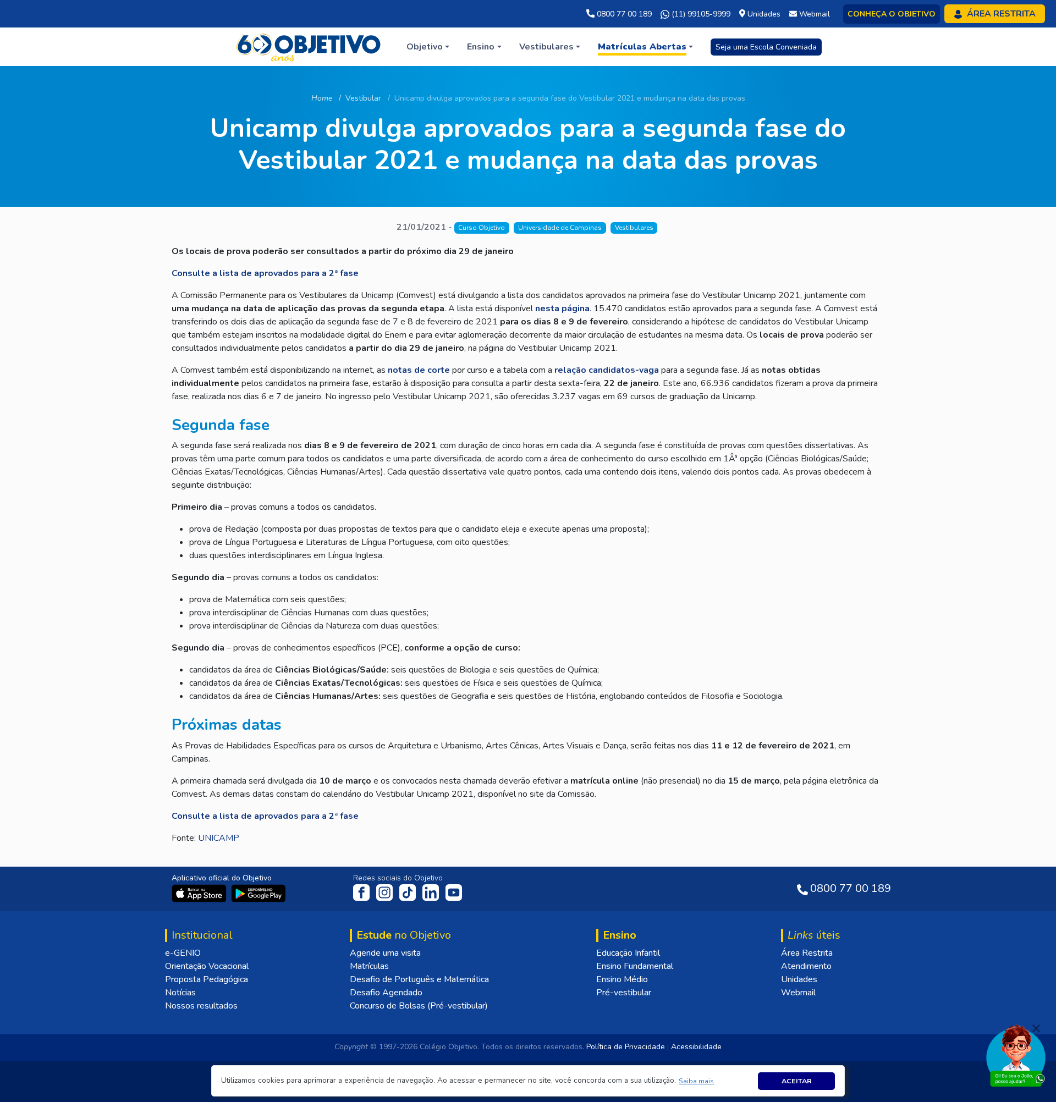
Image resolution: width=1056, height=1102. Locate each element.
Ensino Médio (622, 979)
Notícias (180, 993)
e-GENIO (183, 953)
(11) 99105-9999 (699, 14)
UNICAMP (218, 838)
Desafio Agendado (386, 993)
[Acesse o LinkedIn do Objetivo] (431, 892)
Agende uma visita (385, 953)
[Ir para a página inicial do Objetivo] (309, 46)
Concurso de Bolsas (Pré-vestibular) (419, 1006)
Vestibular (363, 98)
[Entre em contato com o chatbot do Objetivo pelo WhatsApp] (1016, 1055)
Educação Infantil (628, 953)
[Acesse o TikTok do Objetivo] (408, 892)
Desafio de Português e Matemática (419, 979)
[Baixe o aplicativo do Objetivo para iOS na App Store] (200, 892)
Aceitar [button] (797, 1081)
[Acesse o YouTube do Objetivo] (453, 892)
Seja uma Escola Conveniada (766, 47)
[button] (696, 1081)
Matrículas (369, 966)
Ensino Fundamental (634, 966)
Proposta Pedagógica (206, 979)
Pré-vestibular (623, 993)
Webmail (798, 993)
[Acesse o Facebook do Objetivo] (363, 892)
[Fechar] (1036, 1028)
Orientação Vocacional (207, 966)
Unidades (799, 979)
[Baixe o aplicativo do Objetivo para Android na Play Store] (258, 892)
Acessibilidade (696, 1047)
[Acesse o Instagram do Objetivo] (385, 892)
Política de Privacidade (625, 1047)
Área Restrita (807, 953)
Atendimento (806, 966)
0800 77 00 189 (623, 14)
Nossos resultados (201, 1006)
